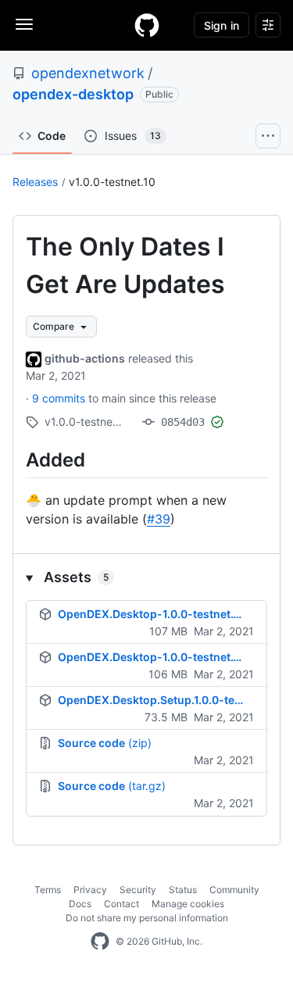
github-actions (85, 358)
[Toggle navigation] (24, 24)
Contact (121, 904)
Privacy (90, 889)
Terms (47, 889)
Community (234, 889)
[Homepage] (146, 25)
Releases (35, 181)
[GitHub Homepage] (100, 941)
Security (138, 889)
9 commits (60, 398)
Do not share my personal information (147, 918)
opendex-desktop (73, 94)
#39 (158, 519)
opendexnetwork (88, 73)
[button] (146, 577)
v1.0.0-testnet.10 (112, 181)
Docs (80, 904)
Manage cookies (188, 904)
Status (183, 889)
